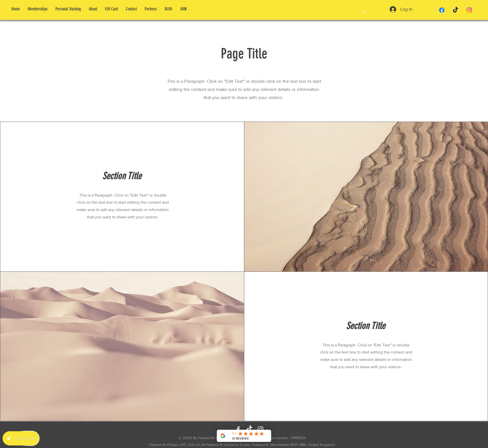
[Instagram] (469, 10)
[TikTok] (455, 10)
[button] (364, 10)
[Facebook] (441, 10)
